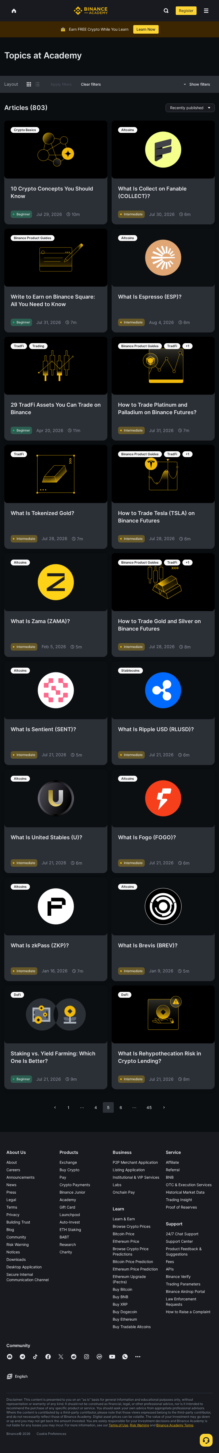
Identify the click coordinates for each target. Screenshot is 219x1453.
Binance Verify (178, 1276)
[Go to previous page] (55, 1107)
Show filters (199, 84)
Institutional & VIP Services (136, 1177)
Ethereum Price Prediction (135, 1269)
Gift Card (67, 1207)
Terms (11, 1207)
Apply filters (61, 84)
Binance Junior (72, 1192)
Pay (63, 1177)
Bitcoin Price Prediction (133, 1261)
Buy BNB (120, 1296)
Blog (10, 1229)
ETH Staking (70, 1229)
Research (68, 1244)
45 (149, 1107)
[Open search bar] (164, 10)
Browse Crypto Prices (131, 1226)
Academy (68, 1199)
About (11, 1162)
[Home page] (91, 10)
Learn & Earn (124, 1219)
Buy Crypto (69, 1169)
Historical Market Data (185, 1192)
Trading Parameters (183, 1284)
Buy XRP (120, 1304)
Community (16, 1237)
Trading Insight (179, 1199)
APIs (170, 1269)
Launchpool (70, 1214)
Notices (13, 1252)
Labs (117, 1184)
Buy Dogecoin (125, 1311)
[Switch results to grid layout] (29, 84)
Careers (13, 1169)
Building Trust (18, 1222)
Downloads (16, 1259)
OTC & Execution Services (189, 1184)
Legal (11, 1199)
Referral (172, 1169)
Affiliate (172, 1162)
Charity (66, 1252)
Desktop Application (24, 1267)
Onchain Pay (124, 1192)
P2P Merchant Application (135, 1162)
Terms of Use (118, 1425)
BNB (170, 1177)
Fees (170, 1261)
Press (11, 1192)
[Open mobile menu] (206, 10)
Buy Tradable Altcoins (132, 1326)
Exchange (68, 1162)
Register (186, 10)
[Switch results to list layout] (37, 84)
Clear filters (91, 84)
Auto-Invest (70, 1222)
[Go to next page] (164, 1107)
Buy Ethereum (125, 1319)
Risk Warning (17, 1244)
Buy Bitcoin (122, 1289)
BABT (64, 1237)
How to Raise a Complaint (188, 1311)
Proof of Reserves (181, 1207)
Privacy (12, 1214)
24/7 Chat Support (182, 1234)
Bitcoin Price (123, 1234)
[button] (206, 10)
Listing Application (129, 1169)
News (11, 1184)
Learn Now (145, 29)
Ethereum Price (126, 1241)
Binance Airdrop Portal (185, 1291)
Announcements (20, 1177)
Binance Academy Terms (174, 1425)
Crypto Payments (75, 1184)
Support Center (179, 1241)
